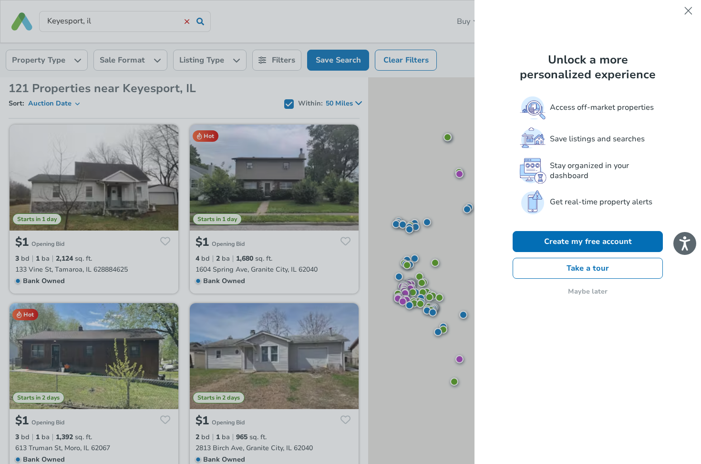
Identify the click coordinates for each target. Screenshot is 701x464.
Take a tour (588, 268)
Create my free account (588, 241)
